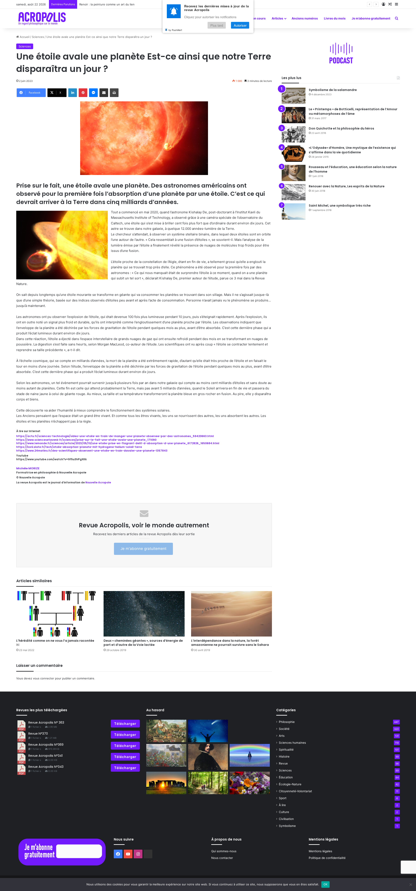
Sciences (38, 37)
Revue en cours (254, 18)
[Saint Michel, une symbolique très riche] (294, 211)
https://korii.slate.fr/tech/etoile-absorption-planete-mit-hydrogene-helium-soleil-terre (79, 447)
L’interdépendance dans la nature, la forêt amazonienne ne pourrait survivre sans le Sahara (230, 642)
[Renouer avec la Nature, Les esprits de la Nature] (294, 192)
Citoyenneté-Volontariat (295, 791)
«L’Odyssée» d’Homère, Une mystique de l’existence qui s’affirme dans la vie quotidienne (352, 150)
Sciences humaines (292, 742)
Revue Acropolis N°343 (45, 767)
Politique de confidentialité (327, 858)
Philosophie (287, 722)
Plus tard (216, 25)
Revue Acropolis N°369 (45, 744)
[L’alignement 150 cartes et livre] (250, 755)
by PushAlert (175, 30)
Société (284, 729)
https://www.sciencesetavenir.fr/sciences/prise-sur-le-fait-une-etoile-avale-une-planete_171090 (86, 440)
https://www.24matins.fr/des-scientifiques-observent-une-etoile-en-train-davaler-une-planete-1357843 (91, 450)
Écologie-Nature (290, 784)
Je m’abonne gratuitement (371, 18)
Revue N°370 (38, 733)
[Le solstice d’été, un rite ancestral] (166, 783)
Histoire (284, 756)
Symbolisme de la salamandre (333, 90)
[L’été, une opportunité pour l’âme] (208, 783)
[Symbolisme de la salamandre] (294, 96)
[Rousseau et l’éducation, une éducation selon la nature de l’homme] (294, 173)
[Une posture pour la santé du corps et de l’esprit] (208, 731)
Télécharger (125, 723)
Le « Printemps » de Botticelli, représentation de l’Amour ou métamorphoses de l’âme (353, 111)
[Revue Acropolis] (42, 18)
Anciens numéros (305, 18)
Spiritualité (286, 749)
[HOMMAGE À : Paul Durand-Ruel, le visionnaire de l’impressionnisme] (166, 755)
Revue (283, 763)
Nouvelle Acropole (98, 482)
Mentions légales (320, 851)
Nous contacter (222, 858)
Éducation (286, 777)
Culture (284, 812)
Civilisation (286, 819)
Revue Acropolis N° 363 (46, 722)
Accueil (24, 37)
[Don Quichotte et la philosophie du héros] (294, 134)
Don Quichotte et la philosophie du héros (341, 128)
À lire (282, 805)
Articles (277, 18)
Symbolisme (287, 826)
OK (325, 884)
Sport (282, 798)
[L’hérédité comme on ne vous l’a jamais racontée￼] (56, 614)
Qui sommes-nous (223, 851)
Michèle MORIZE (27, 468)
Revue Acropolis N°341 (45, 755)
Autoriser (240, 25)
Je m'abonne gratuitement (143, 548)
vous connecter (43, 678)
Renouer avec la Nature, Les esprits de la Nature (347, 186)
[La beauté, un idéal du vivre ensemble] (250, 783)
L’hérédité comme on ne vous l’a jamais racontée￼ (55, 642)
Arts (281, 735)
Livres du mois (335, 18)
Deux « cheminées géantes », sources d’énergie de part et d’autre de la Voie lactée (143, 642)
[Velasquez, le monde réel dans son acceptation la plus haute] (208, 757)
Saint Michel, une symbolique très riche (340, 205)
